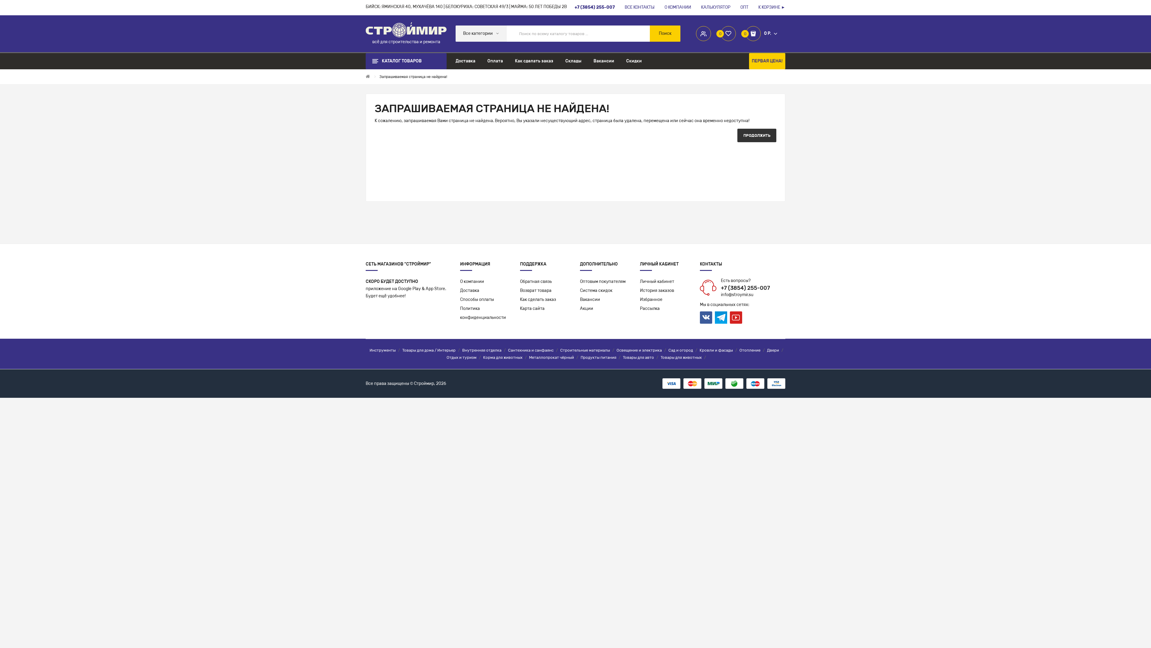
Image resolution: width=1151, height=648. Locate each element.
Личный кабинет (657, 281)
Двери (773, 350)
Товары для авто (638, 357)
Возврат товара (536, 290)
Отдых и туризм (462, 357)
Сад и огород (680, 350)
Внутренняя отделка (481, 350)
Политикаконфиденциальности (483, 313)
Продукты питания (598, 357)
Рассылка (650, 308)
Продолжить (756, 135)
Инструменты (383, 350)
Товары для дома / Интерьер (429, 350)
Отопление (749, 350)
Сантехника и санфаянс (531, 350)
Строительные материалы (585, 350)
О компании (472, 281)
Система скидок (596, 290)
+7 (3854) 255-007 (745, 288)
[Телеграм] (721, 317)
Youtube (736, 317)
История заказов (657, 290)
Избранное (651, 299)
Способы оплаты (477, 299)
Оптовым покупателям (603, 281)
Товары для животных (681, 357)
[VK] (706, 317)
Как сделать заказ (538, 299)
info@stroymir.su (737, 294)
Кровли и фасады (716, 350)
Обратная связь (536, 281)
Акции (586, 308)
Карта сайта (532, 308)
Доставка (469, 290)
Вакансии (590, 299)
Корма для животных (502, 357)
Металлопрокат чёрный (551, 357)
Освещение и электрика (639, 350)
